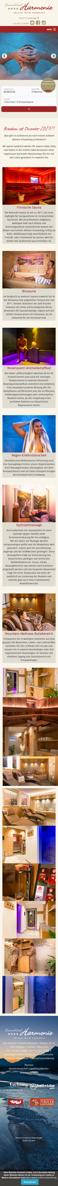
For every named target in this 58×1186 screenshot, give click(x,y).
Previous (4, 56)
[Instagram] (44, 23)
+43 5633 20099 (20, 23)
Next (54, 56)
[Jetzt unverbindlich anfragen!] (32, 23)
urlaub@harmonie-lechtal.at (19, 1054)
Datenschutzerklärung (47, 1177)
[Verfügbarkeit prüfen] (29, 109)
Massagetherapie (29, 1072)
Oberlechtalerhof (18, 1068)
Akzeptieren (29, 1182)
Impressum (23, 1058)
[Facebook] (38, 23)
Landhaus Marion (38, 1068)
